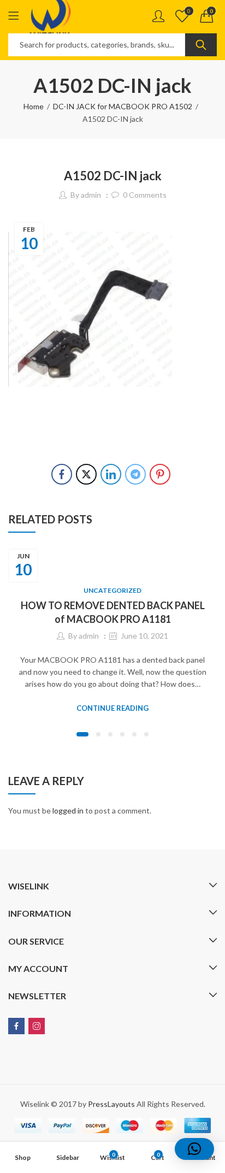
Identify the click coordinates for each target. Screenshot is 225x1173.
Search (201, 44)
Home (33, 106)
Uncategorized (112, 590)
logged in (68, 810)
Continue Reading (112, 708)
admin (91, 194)
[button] (82, 734)
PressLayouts (111, 1104)
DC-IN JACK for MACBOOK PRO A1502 (122, 106)
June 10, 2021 (144, 635)
